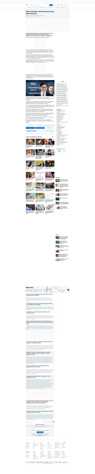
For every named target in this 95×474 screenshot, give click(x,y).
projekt (27, 107)
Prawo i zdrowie (42, 449)
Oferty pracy (63, 458)
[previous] (43, 421)
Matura (34, 457)
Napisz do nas (41, 125)
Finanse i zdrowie (50, 448)
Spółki (36, 289)
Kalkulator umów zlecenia (60, 115)
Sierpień (63, 149)
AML (55, 448)
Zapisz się (40, 432)
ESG (40, 291)
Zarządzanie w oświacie (36, 456)
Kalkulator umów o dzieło (60, 116)
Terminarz (59, 149)
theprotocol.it (63, 457)
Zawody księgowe (28, 447)
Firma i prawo (58, 177)
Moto (54, 7)
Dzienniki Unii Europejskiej (43, 455)
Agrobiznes (47, 290)
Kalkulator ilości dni (59, 124)
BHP (33, 447)
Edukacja (63, 7)
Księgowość (29, 7)
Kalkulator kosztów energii (60, 117)
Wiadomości (27, 457)
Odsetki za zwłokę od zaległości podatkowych (61, 137)
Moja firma (31, 9)
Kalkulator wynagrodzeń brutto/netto (61, 114)
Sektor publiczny (41, 7)
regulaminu (40, 430)
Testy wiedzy (34, 459)
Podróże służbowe (57, 455)
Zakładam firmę (32, 289)
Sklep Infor (41, 448)
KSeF (66, 7)
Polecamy (57, 234)
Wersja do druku (31, 125)
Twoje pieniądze (50, 7)
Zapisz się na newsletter (51, 125)
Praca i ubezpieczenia (36, 290)
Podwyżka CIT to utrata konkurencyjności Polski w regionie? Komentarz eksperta (61, 87)
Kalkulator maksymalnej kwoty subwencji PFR (62, 122)
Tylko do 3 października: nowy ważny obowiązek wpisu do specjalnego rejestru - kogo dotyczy (62, 95)
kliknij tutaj (44, 435)
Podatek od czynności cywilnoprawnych (62, 141)
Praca (41, 447)
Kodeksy (41, 457)
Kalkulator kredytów (59, 118)
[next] (53, 421)
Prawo (45, 7)
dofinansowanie (29, 49)
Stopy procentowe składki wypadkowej (62, 138)
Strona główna (27, 9)
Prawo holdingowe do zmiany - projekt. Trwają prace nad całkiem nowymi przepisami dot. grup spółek (61, 85)
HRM (33, 448)
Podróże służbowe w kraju (60, 140)
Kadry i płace (27, 456)
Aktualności (34, 9)
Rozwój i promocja (28, 455)
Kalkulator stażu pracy (50, 456)
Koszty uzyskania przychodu (60, 139)
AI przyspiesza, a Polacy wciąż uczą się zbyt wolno (62, 106)
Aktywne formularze (61, 126)
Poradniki (31, 291)
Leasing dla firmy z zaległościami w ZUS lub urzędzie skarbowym (62, 104)
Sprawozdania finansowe (58, 447)
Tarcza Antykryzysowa (36, 291)
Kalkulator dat (58, 125)
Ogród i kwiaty (63, 447)
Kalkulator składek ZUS (60, 119)
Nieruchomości (58, 7)
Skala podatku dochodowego (58, 457)
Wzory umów (63, 455)
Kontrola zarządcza (59, 131)
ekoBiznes (27, 291)
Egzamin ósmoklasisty (35, 458)
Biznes (36, 7)
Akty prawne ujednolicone (43, 456)
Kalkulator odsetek (50, 455)
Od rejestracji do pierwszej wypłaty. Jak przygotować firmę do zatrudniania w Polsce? (61, 97)
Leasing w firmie (45, 289)
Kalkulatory (60, 109)
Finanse (41, 289)
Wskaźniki (59, 133)
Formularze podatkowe (64, 456)
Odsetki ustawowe (57, 456)
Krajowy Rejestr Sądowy (60, 132)
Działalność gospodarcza (29, 290)
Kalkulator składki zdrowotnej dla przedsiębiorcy (61, 111)
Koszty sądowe (59, 130)
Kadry (33, 7)
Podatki (44, 290)
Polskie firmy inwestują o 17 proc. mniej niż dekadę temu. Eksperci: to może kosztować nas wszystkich (62, 102)
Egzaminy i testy (35, 455)
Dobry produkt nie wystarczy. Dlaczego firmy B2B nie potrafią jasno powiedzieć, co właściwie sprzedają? (62, 91)
